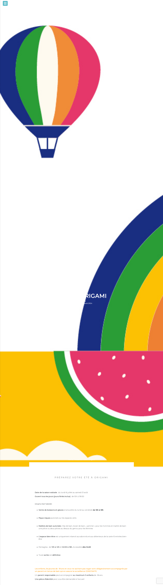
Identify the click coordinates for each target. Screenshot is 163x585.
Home (70, 460)
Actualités (78, 460)
